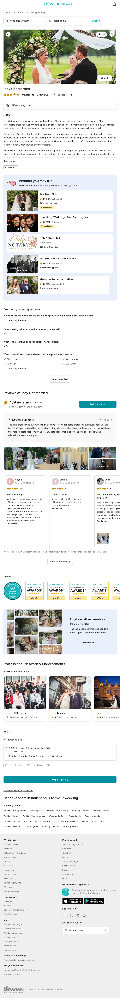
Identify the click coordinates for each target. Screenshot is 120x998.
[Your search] (8, 34)
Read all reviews (58, 561)
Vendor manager (70, 861)
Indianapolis (20, 12)
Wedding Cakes (31, 821)
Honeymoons (10, 950)
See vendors (89, 642)
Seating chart (68, 866)
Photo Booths (74, 816)
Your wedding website (72, 844)
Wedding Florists (11, 816)
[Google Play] (94, 903)
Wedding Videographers (34, 816)
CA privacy (8, 887)
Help (64, 878)
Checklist (66, 848)
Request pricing (60, 779)
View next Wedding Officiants (18, 790)
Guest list (66, 853)
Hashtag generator (12, 928)
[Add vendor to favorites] (111, 34)
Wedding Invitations (13, 826)
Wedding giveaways (13, 933)
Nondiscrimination (12, 857)
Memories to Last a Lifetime (56, 279)
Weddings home (11, 844)
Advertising (9, 870)
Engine (65, 870)
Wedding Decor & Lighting (94, 821)
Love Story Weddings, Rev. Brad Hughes (64, 217)
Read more (9, 161)
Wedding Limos (49, 821)
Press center (9, 866)
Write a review (98, 404)
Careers (7, 861)
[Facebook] (65, 915)
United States (76, 930)
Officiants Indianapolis (13, 765)
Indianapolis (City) (38, 12)
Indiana (7, 12)
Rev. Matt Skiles (49, 194)
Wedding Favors (70, 826)
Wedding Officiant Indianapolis (58, 258)
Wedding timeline (11, 937)
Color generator (11, 941)
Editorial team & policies (15, 853)
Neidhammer (59, 713)
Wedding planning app (14, 924)
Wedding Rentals (57, 816)
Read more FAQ (60, 379)
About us (8, 848)
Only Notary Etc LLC (51, 238)
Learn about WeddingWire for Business (22, 970)
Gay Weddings (10, 914)
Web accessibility (11, 891)
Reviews (7, 905)
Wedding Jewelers (50, 826)
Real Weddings (10, 945)
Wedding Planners (80, 810)
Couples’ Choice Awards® (16, 910)
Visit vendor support (13, 974)
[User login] (115, 4)
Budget (65, 857)
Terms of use (10, 874)
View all (104, 78)
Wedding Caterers (101, 810)
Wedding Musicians (69, 821)
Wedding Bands (92, 816)
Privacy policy (10, 878)
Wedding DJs (36, 810)
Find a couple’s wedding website (19, 960)
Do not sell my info (12, 883)
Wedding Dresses (12, 821)
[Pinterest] (77, 915)
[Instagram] (84, 915)
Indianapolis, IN (64, 94)
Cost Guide (67, 874)
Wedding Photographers (15, 810)
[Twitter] (71, 915)
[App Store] (72, 903)
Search (96, 20)
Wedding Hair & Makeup (57, 810)
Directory (8, 901)
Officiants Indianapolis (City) (38, 765)
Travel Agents (31, 826)
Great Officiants (16, 713)
